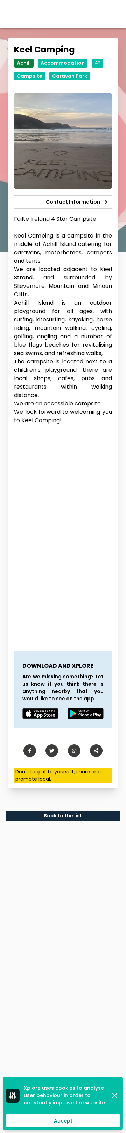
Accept (63, 1120)
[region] (63, 523)
